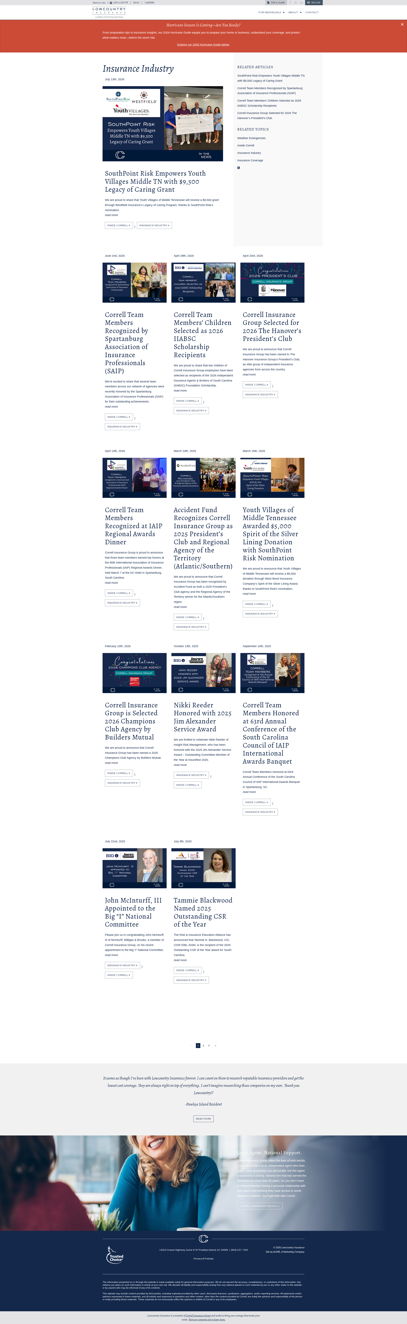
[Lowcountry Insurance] (109, 12)
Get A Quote (120, 2)
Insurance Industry (153, 225)
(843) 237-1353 (99, 2)
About (293, 12)
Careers (149, 2)
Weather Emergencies (251, 138)
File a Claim (278, 2)
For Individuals (270, 12)
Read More (203, 1119)
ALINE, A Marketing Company (288, 1251)
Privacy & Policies (204, 1258)
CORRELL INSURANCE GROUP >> (259, 1206)
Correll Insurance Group (198, 1315)
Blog (136, 2)
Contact (312, 12)
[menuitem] (270, 12)
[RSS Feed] (238, 167)
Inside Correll (118, 225)
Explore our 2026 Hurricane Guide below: (203, 44)
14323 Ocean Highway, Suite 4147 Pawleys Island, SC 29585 (193, 1250)
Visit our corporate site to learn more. (207, 1319)
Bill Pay (316, 2)
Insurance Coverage (250, 160)
